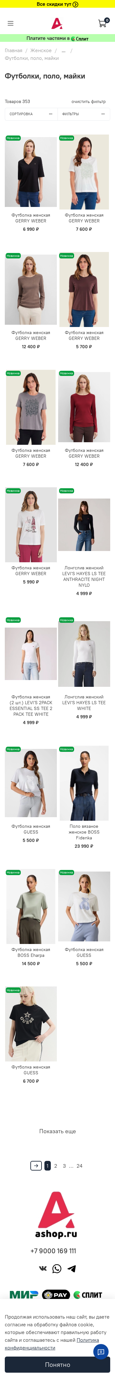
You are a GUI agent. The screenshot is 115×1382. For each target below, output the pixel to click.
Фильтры (70, 114)
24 (79, 1166)
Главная (13, 50)
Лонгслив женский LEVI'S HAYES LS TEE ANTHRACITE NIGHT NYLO (84, 576)
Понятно (57, 1364)
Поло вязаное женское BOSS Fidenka (84, 832)
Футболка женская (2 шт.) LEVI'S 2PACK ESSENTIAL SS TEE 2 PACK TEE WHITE (31, 705)
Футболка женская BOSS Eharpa (31, 952)
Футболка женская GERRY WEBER (31, 218)
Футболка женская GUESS (31, 829)
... (63, 50)
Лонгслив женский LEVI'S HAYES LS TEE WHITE (84, 702)
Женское (41, 50)
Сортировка (21, 114)
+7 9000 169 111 (53, 1251)
